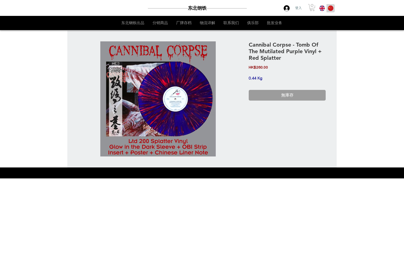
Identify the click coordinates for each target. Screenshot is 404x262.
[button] (312, 7)
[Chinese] (330, 8)
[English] (322, 8)
